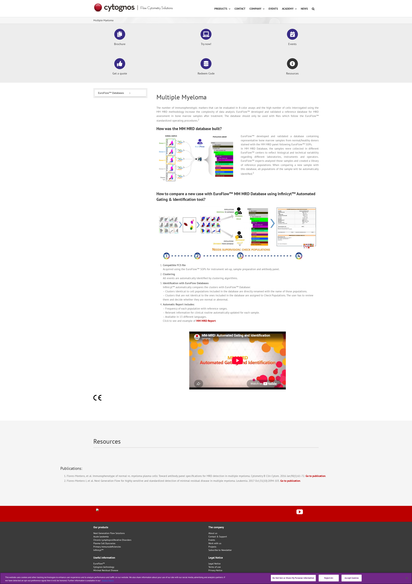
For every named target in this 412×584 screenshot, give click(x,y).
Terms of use (214, 567)
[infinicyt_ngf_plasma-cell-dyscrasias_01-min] (237, 207)
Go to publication (315, 476)
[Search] (313, 8)
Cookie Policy (108, 580)
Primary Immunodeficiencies (107, 546)
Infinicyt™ (98, 550)
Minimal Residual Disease (105, 570)
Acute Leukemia (101, 536)
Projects (212, 546)
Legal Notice (214, 563)
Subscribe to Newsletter (220, 550)
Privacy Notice (215, 570)
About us (212, 533)
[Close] (406, 578)
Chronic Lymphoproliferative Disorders (112, 539)
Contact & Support (217, 536)
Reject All (328, 578)
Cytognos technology (103, 567)
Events (211, 539)
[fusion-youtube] (299, 512)
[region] (206, 578)
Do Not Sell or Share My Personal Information (293, 578)
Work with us (214, 543)
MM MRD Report (206, 321)
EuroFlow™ (99, 563)
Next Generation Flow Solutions (109, 533)
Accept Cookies (352, 578)
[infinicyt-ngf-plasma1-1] (195, 136)
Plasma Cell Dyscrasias (104, 543)
